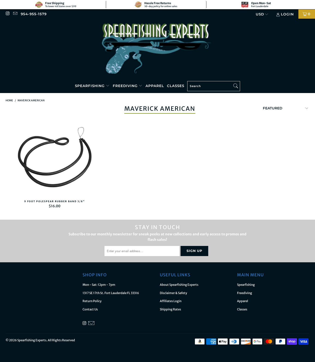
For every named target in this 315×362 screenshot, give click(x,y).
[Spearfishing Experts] (157, 49)
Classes (175, 86)
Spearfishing (90, 86)
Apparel (155, 86)
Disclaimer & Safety (173, 293)
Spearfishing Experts (31, 340)
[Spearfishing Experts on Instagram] (7, 14)
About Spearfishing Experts (179, 285)
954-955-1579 (34, 14)
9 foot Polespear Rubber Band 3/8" (55, 158)
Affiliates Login (170, 301)
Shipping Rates (170, 309)
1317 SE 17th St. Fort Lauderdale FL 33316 (111, 293)
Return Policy (92, 301)
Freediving (126, 86)
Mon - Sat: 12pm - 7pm (99, 285)
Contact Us (90, 309)
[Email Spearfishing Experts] (14, 14)
